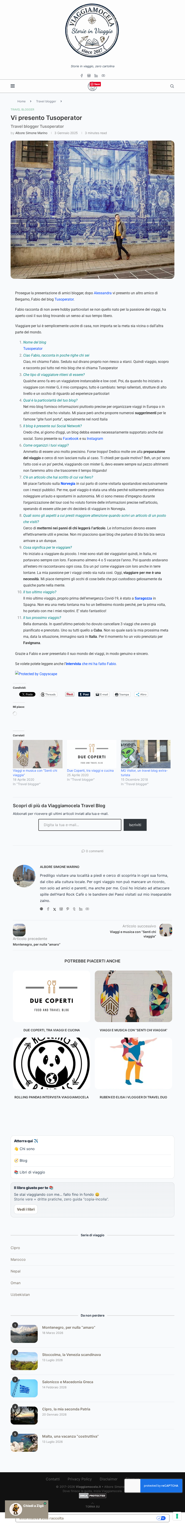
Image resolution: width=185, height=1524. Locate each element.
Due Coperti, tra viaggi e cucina (90, 770)
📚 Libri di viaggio (29, 1172)
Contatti (53, 1479)
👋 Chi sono (24, 1148)
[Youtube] (103, 75)
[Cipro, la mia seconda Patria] (24, 1416)
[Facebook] (81, 75)
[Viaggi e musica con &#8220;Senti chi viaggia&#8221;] (37, 754)
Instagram (95, 438)
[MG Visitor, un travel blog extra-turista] (146, 754)
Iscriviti (135, 825)
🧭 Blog (20, 1160)
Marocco (18, 1259)
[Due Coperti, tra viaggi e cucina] (92, 754)
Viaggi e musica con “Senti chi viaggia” (133, 1030)
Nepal (16, 1271)
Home (21, 101)
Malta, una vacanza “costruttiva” (70, 1436)
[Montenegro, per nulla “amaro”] (24, 1334)
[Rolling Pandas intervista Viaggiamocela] (51, 1063)
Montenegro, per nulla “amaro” (68, 1327)
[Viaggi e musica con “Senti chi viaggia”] (133, 996)
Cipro (15, 1247)
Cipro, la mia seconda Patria (66, 1409)
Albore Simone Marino (31, 133)
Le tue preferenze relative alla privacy (112, 1518)
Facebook (71, 438)
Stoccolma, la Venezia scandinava (71, 1354)
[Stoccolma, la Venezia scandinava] (24, 1361)
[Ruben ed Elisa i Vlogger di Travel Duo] (133, 1063)
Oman (16, 1283)
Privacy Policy (80, 1479)
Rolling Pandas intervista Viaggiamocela (51, 1097)
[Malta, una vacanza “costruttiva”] (24, 1443)
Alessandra (103, 293)
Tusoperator (64, 299)
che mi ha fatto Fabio (91, 664)
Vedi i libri (26, 1209)
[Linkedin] (96, 75)
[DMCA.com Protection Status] (92, 1495)
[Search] (172, 86)
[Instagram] (88, 75)
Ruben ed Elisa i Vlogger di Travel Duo (133, 1097)
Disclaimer (109, 1479)
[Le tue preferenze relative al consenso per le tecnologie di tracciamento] (177, 1516)
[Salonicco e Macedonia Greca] (24, 1388)
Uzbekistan (20, 1294)
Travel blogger (46, 101)
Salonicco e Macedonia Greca (67, 1382)
